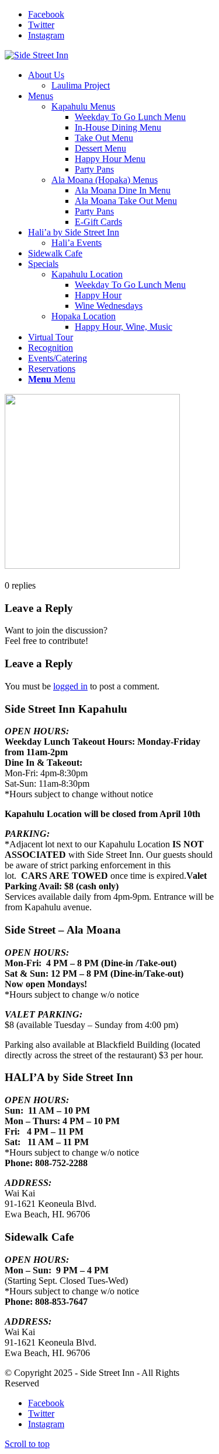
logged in (70, 686)
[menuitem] (121, 80)
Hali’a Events (76, 243)
